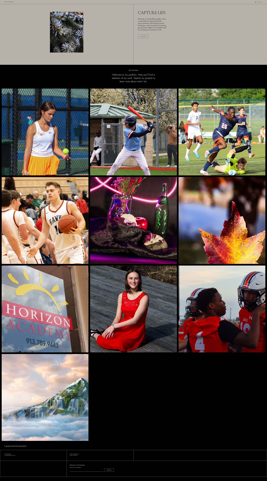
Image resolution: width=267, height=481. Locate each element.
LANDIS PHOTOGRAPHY (15, 446)
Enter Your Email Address (75, 467)
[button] (255, 2)
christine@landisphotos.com (9, 455)
